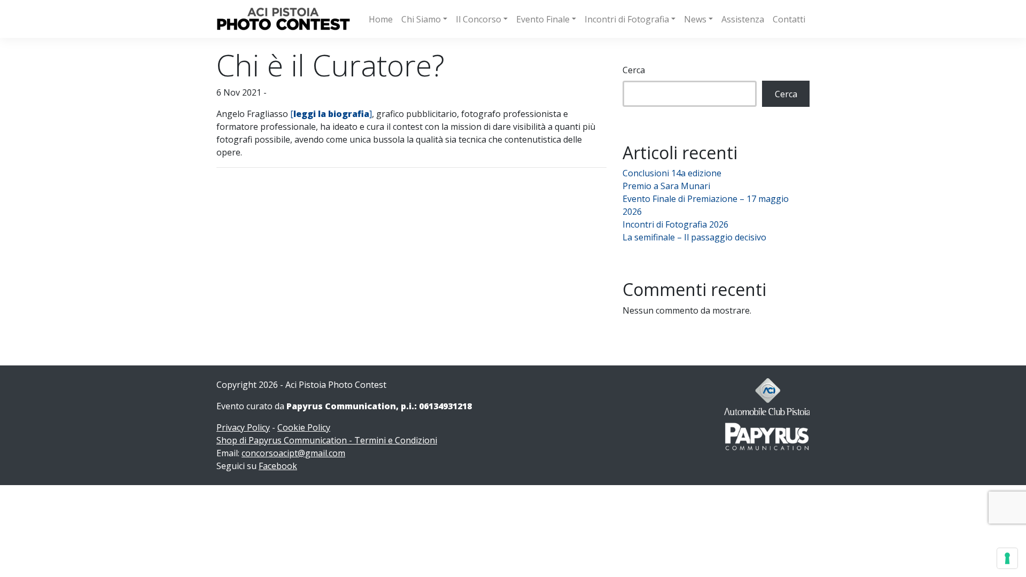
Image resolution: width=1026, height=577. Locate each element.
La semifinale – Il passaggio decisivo (694, 237)
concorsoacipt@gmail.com (293, 453)
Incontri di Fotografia (627, 19)
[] (331, 114)
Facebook (278, 466)
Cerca (634, 70)
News (695, 19)
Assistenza (742, 19)
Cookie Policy (303, 427)
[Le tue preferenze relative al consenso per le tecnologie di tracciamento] (1007, 558)
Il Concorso (478, 19)
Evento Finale (543, 19)
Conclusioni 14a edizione (672, 173)
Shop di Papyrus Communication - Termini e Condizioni (326, 440)
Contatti (789, 19)
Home (381, 19)
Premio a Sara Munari (666, 186)
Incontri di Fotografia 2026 (675, 224)
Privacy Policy (243, 427)
